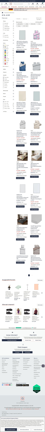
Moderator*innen (37, 372)
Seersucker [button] (33, 23)
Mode (40, 6)
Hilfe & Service (15, 377)
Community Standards (26, 409)
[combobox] (20, 4)
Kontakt (3, 361)
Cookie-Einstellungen (38, 429)
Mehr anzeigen (5, 66)
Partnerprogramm (26, 367)
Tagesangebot (4, 6)
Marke (4, 21)
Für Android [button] (27, 352)
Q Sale (37, 6)
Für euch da (25, 369)
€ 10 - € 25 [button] (25, 26)
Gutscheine (25, 363)
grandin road (19, 413)
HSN (2, 413)
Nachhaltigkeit (36, 363)
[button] (2, 4)
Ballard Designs (6, 413)
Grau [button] (39, 23)
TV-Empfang (36, 374)
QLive (3, 366)
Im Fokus (5, 111)
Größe (4, 69)
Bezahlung (14, 368)
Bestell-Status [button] (38, 340)
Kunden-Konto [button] (28, 340)
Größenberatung (15, 363)
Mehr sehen (40, 280)
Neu (9, 6)
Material (4, 72)
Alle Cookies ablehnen (24, 429)
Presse (3, 368)
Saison (4, 93)
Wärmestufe (5, 90)
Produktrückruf (4, 372)
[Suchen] (29, 4)
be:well (26, 6)
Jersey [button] (26, 23)
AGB (7, 409)
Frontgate (11, 413)
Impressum (37, 409)
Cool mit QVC (21, 6)
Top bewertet (31, 6)
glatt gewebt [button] (20, 23)
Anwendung (5, 40)
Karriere (35, 370)
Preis (4, 99)
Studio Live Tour (36, 376)
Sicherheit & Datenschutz (17, 373)
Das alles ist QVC (37, 361)
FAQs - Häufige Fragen (17, 375)
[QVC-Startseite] (2, 12)
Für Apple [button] (17, 352)
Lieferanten (4, 370)
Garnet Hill (15, 413)
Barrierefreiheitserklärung (38, 365)
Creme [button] (19, 26)
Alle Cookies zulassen (11, 429)
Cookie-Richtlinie (22, 426)
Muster (4, 96)
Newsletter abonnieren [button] (11, 340)
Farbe (4, 43)
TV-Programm (25, 361)
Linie (4, 33)
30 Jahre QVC (14, 6)
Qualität (4, 75)
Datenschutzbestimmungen (15, 409)
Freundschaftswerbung (27, 365)
